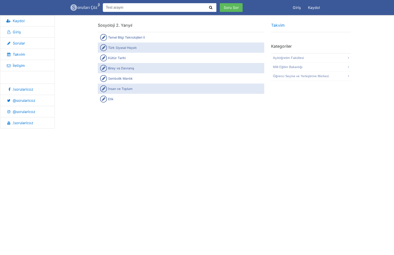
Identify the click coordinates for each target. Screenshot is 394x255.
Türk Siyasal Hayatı (122, 48)
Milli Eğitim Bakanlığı (288, 67)
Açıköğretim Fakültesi (288, 58)
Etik (111, 99)
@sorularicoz (24, 100)
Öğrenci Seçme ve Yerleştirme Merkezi (301, 76)
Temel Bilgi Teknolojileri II (126, 37)
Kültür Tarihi (117, 58)
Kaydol (314, 7)
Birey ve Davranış (121, 68)
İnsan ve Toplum (120, 89)
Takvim (19, 54)
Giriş (297, 7)
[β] (84, 7)
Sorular (19, 43)
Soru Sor (231, 7)
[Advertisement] (181, 143)
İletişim (19, 65)
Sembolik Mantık (120, 78)
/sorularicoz (23, 89)
